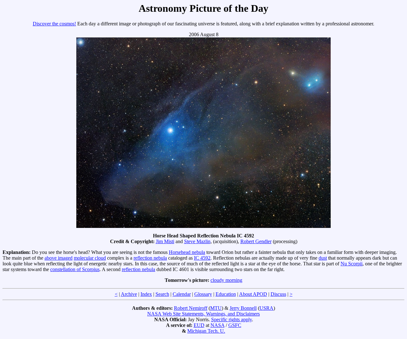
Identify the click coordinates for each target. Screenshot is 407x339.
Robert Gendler (256, 241)
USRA (266, 308)
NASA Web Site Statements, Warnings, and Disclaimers (203, 313)
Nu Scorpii (351, 263)
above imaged (58, 258)
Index (146, 294)
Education (226, 294)
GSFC (234, 325)
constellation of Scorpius (75, 269)
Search (162, 294)
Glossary (203, 294)
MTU (216, 308)
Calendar (182, 294)
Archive (129, 294)
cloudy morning (226, 280)
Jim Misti (165, 241)
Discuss (278, 294)
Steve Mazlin (197, 241)
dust (323, 258)
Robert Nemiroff (190, 308)
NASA (217, 325)
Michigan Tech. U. (206, 331)
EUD (199, 325)
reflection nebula (150, 258)
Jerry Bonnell (243, 308)
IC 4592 (202, 258)
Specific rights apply (231, 319)
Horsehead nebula (187, 252)
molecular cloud (90, 258)
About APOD (253, 294)
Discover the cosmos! (54, 23)
